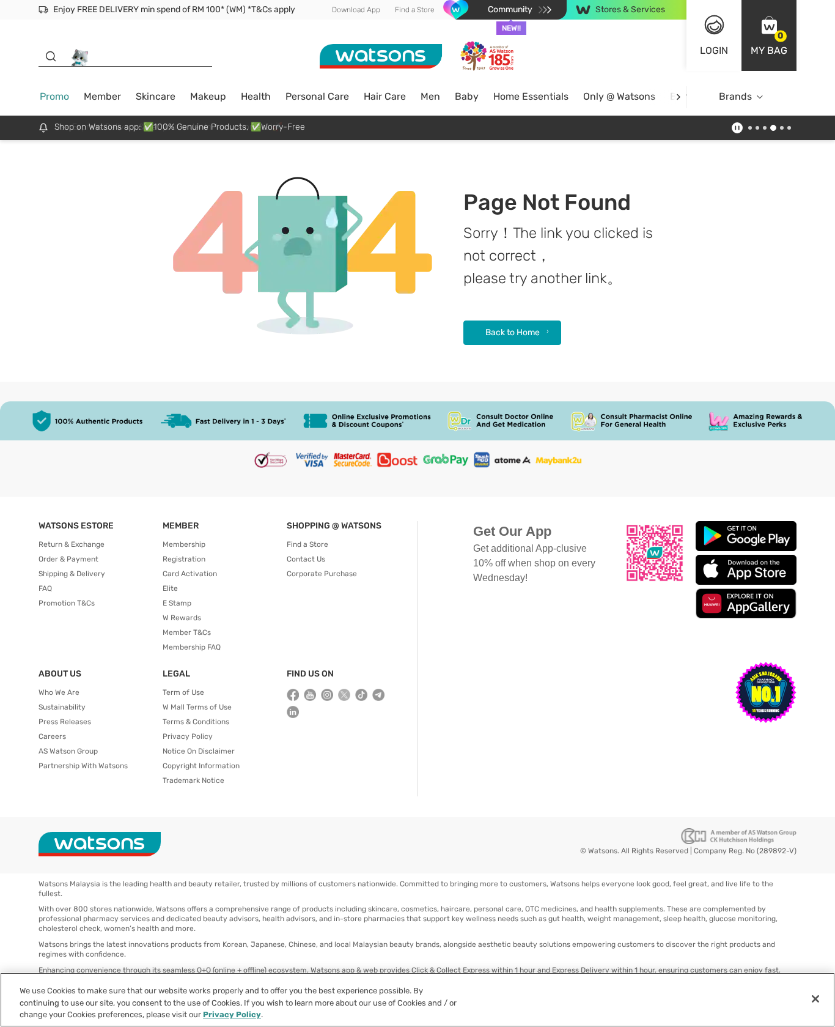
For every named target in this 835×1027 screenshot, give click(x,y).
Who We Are (59, 692)
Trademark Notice (193, 780)
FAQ (45, 588)
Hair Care (385, 96)
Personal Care (317, 96)
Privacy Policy (188, 736)
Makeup (208, 96)
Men (430, 96)
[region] (417, 1000)
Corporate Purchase (322, 573)
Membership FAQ (192, 647)
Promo (54, 96)
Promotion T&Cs (67, 603)
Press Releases (65, 721)
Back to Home (512, 332)
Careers (52, 736)
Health (256, 96)
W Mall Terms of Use (197, 707)
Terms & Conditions (196, 721)
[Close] (815, 998)
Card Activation (190, 573)
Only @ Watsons (619, 96)
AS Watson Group (68, 751)
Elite (170, 588)
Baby (467, 96)
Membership (184, 544)
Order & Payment (68, 559)
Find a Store (415, 10)
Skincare (155, 96)
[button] (768, 35)
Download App (356, 10)
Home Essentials (530, 96)
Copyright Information (201, 766)
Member (102, 96)
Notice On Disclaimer (199, 751)
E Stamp (177, 603)
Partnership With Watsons (83, 766)
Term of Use (183, 692)
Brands (735, 96)
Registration (184, 559)
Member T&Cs (187, 632)
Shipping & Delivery (72, 573)
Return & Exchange (72, 544)
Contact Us (306, 559)
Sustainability (62, 707)
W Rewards (182, 618)
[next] (678, 97)
